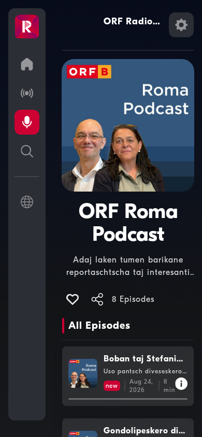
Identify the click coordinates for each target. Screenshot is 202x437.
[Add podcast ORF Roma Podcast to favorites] (72, 299)
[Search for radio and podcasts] (27, 151)
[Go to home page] (27, 64)
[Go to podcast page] (27, 122)
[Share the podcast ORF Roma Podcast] (97, 299)
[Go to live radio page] (27, 93)
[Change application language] (27, 202)
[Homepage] (27, 26)
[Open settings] (181, 24)
